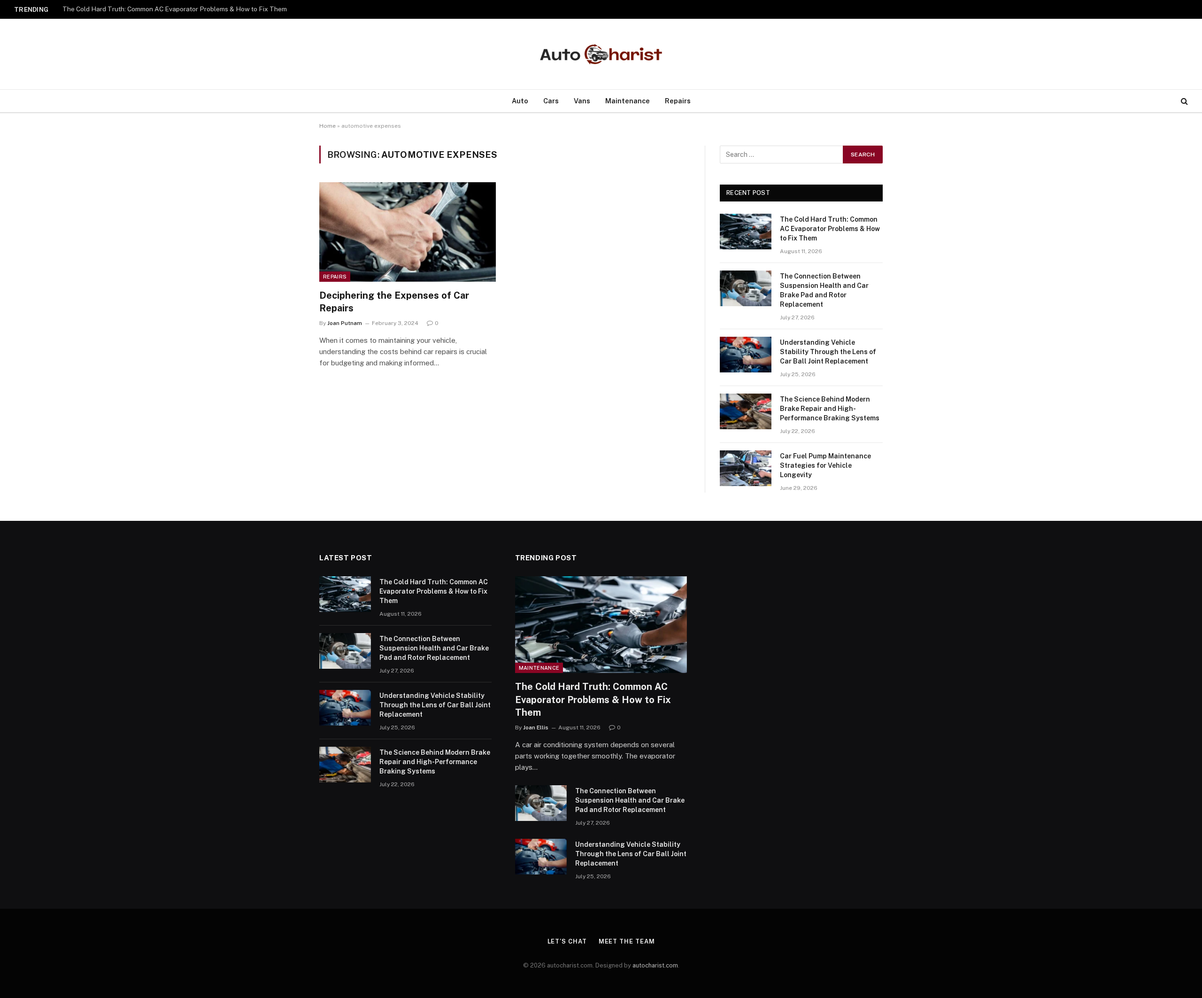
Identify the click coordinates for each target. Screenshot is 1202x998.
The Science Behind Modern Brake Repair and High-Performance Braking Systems (829, 408)
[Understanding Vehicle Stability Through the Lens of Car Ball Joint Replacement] (745, 354)
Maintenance (627, 101)
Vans (582, 101)
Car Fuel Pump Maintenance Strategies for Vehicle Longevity (825, 465)
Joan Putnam (344, 323)
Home (327, 126)
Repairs (678, 101)
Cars (551, 101)
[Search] (1183, 101)
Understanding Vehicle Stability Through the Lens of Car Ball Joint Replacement (828, 352)
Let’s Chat (567, 941)
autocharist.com (655, 965)
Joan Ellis (535, 727)
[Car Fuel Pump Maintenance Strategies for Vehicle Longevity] (745, 468)
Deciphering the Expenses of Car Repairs (394, 302)
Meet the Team (627, 941)
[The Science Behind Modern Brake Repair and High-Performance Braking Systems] (745, 411)
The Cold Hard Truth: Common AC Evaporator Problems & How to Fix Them (830, 229)
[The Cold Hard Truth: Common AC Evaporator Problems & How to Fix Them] (745, 231)
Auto (520, 101)
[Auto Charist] (601, 54)
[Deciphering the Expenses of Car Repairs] (407, 232)
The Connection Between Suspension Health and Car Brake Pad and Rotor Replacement (179, 9)
